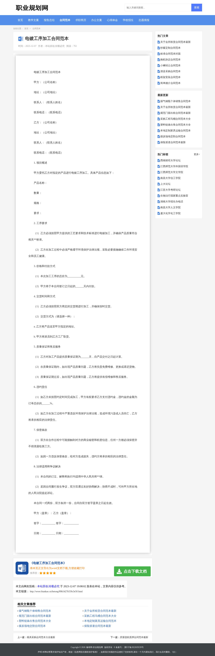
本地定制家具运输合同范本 (100, 620)
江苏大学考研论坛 (170, 189)
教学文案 (33, 20)
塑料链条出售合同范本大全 (35, 620)
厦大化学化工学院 (170, 213)
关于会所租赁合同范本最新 (100, 610)
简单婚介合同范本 (170, 83)
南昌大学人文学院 (170, 207)
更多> (197, 154)
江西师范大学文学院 (171, 172)
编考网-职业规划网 (94, 647)
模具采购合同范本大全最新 (41, 637)
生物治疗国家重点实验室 (174, 195)
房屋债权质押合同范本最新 (134, 637)
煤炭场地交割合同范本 (32, 625)
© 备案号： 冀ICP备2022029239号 (129, 647)
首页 (20, 20)
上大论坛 (165, 184)
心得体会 (112, 20)
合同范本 (65, 20)
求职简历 (80, 20)
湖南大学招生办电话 (171, 201)
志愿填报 (144, 20)
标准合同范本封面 (170, 53)
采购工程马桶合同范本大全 (100, 615)
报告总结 (49, 20)
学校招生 (128, 20)
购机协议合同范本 (170, 59)
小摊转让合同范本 (170, 65)
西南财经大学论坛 (170, 160)
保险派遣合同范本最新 (97, 625)
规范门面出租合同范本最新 (35, 615)
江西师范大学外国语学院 (174, 166)
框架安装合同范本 (170, 77)
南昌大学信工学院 (170, 178)
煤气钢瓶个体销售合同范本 (35, 610)
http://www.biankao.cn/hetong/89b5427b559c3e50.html (56, 591)
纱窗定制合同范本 (170, 47)
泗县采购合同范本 (170, 71)
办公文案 (96, 20)
